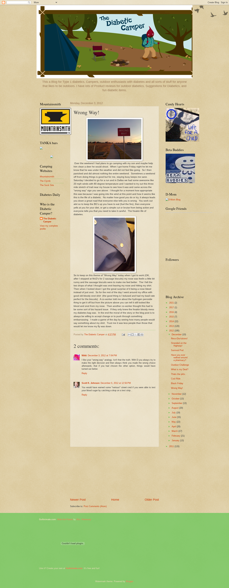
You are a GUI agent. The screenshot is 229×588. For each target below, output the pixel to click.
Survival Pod (177, 350)
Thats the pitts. (178, 374)
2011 (172, 446)
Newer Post (78, 499)
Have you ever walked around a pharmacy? (179, 357)
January (176, 440)
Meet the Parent (65, 519)
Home (115, 499)
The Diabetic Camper (49, 220)
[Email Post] (123, 334)
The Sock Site (47, 185)
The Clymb (45, 181)
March (175, 431)
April (174, 426)
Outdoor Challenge (180, 365)
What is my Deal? (179, 369)
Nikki (84, 355)
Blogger (129, 581)
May (174, 422)
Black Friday (177, 383)
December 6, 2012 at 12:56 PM (116, 383)
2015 (172, 316)
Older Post (152, 499)
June (174, 417)
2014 (172, 321)
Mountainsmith (47, 176)
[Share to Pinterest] (142, 334)
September (177, 403)
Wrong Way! (177, 388)
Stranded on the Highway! (178, 344)
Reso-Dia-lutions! (179, 338)
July (174, 412)
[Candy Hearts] (180, 182)
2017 (172, 307)
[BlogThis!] (132, 334)
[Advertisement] (114, 472)
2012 (172, 330)
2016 (172, 312)
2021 (172, 302)
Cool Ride (175, 378)
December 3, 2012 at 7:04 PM (102, 355)
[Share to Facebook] (138, 334)
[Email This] (129, 334)
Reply (84, 373)
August (175, 408)
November (177, 394)
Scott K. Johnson (91, 383)
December (177, 334)
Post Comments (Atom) (95, 506)
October (176, 398)
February (176, 435)
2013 (172, 326)
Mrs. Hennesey (83, 519)
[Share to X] (135, 334)
